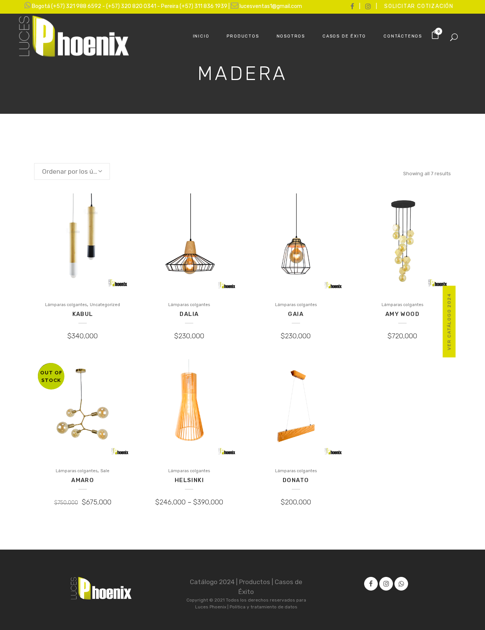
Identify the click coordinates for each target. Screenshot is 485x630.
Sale (105, 470)
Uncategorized (105, 304)
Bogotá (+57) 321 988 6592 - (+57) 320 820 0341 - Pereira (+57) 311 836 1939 (130, 6)
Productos (255, 582)
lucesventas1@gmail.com (270, 6)
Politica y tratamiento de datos (263, 607)
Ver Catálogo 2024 (449, 321)
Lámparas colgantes (66, 304)
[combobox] (72, 171)
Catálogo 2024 (213, 582)
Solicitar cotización (419, 6)
